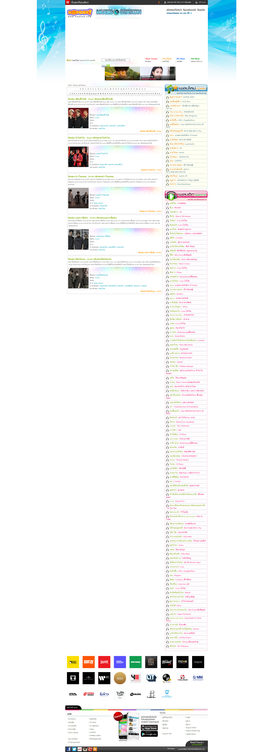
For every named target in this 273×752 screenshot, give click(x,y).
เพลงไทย (109, 79)
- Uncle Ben (179, 101)
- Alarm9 (176, 362)
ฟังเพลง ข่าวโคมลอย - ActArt (151, 211)
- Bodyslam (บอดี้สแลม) (183, 277)
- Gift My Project (180, 637)
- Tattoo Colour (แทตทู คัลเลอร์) (184, 382)
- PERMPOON (181, 112)
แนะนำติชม (182, 749)
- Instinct (184, 629)
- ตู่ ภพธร (176, 490)
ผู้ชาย (188, 725)
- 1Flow (178, 307)
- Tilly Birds (180, 537)
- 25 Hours (177, 434)
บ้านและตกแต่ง (74, 742)
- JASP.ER (175, 161)
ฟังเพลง (165, 721)
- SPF (175, 430)
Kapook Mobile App (193, 731)
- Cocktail (175, 238)
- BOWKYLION (180, 353)
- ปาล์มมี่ (176, 447)
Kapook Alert (167, 734)
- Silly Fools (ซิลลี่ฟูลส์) (180, 255)
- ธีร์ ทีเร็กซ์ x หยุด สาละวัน (183, 251)
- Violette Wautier (179, 460)
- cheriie (176, 152)
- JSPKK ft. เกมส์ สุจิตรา (185, 233)
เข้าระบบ (202, 2)
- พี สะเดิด (177, 625)
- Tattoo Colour (179, 264)
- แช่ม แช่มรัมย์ (181, 402)
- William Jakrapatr (181, 366)
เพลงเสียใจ (121, 126)
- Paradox (176, 294)
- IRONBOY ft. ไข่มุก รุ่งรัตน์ (184, 180)
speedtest (93, 732)
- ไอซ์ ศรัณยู (180, 558)
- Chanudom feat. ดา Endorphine (183, 407)
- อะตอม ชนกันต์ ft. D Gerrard (183, 135)
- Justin (176, 545)
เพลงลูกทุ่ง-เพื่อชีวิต (148, 79)
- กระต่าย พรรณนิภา (183, 456)
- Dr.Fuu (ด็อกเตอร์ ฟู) (183, 259)
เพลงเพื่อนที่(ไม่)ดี (102, 115)
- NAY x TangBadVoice (182, 120)
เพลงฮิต (71, 722)
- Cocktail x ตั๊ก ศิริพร (180, 580)
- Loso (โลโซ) (178, 220)
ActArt (97, 198)
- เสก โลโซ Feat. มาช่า (182, 417)
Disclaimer (171, 749)
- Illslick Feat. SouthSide (181, 422)
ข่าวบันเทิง (72, 726)
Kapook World (191, 728)
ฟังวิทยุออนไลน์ (95, 739)
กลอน (92, 729)
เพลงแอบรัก (104, 126)
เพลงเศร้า (112, 126)
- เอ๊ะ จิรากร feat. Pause (185, 562)
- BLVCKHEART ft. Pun (185, 131)
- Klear (175, 605)
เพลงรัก (111, 164)
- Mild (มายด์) (179, 439)
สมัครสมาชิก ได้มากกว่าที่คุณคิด (179, 2)
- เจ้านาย (179, 319)
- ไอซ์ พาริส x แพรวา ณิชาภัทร (186, 391)
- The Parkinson (179, 646)
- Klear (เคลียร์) (182, 633)
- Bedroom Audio (180, 357)
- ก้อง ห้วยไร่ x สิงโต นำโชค (182, 386)
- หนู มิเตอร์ (178, 349)
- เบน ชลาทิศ (178, 532)
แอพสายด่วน (191, 734)
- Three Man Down (181, 345)
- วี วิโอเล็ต (178, 512)
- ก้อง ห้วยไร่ (177, 328)
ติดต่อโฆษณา (197, 743)
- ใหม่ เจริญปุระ (178, 378)
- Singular (175, 575)
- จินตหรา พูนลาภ (180, 229)
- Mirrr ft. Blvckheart (180, 216)
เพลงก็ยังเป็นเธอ (102, 275)
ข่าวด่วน (93, 722)
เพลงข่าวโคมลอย (102, 195)
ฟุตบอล (165, 728)
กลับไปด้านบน (72, 708)
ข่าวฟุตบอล (94, 726)
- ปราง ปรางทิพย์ (180, 140)
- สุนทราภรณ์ (184, 486)
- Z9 (175, 148)
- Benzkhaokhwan (179, 184)
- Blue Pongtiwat (183, 116)
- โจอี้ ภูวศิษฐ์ (182, 597)
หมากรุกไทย (72, 739)
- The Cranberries (179, 426)
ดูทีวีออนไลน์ (167, 717)
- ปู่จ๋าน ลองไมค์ (179, 242)
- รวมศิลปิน (177, 203)
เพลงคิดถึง (129, 286)
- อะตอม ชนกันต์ (178, 298)
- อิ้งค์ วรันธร (182, 246)
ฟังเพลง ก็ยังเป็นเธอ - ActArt (151, 291)
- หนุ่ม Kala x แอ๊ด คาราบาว (184, 473)
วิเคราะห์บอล (73, 733)
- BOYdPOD (179, 477)
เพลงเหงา (137, 286)
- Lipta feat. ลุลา (179, 584)
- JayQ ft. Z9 (178, 176)
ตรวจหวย (72, 719)
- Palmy (175, 272)
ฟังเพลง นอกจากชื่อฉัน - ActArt (150, 253)
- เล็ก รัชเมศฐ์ (181, 165)
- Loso (176, 567)
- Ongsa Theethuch (180, 614)
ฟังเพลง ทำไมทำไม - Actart (151, 170)
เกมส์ (188, 717)
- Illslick (180, 592)
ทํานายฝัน (72, 729)
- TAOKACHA (179, 157)
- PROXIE (175, 208)
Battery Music (98, 203)
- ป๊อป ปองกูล (177, 549)
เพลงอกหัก (103, 164)
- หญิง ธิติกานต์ (182, 451)
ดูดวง (188, 721)
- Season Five (177, 501)
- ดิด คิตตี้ (177, 468)
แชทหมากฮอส (95, 735)
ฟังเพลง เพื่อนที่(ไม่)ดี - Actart (151, 131)
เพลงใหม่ (93, 719)
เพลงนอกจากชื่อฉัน (103, 236)
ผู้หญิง (165, 725)
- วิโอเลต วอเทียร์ (187, 541)
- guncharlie (181, 144)
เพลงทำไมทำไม (102, 154)
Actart (97, 118)
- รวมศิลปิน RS (182, 524)
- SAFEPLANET (182, 97)
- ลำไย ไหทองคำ (181, 601)
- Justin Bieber (177, 336)
